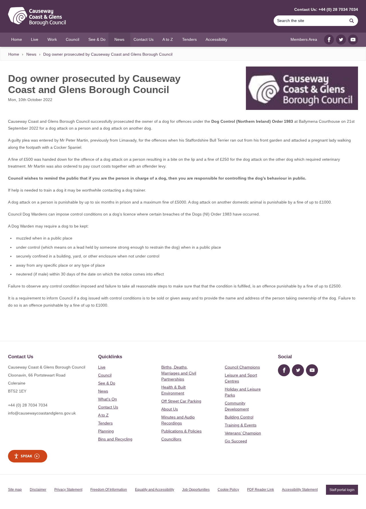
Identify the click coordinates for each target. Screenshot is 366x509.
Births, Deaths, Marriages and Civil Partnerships (178, 373)
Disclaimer (38, 490)
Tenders (105, 423)
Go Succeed (236, 441)
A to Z (103, 415)
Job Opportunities (196, 490)
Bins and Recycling (115, 439)
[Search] (351, 20)
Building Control (239, 417)
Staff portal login (342, 490)
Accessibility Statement (300, 490)
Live (102, 367)
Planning (106, 431)
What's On (107, 399)
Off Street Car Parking (181, 401)
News (31, 54)
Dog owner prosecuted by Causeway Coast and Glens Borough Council (107, 54)
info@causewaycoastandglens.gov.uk (42, 413)
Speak (26, 455)
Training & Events (240, 425)
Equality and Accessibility (154, 490)
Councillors (171, 439)
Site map (15, 490)
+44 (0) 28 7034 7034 (27, 405)
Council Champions (242, 367)
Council (105, 375)
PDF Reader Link (260, 490)
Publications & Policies (181, 431)
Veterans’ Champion (243, 433)
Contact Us (108, 407)
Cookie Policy (228, 490)
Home (13, 54)
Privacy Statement (68, 490)
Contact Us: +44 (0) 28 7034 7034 (326, 9)
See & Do (106, 383)
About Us (169, 409)
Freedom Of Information (108, 490)
